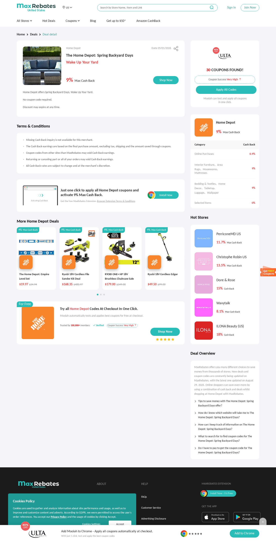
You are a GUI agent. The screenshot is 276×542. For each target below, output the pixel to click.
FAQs (144, 497)
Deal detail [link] (50, 34)
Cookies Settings (91, 524)
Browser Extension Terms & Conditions (116, 201)
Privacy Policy (59, 517)
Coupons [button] (72, 21)
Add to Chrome (244, 533)
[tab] (225, 402)
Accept (120, 524)
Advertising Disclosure (153, 518)
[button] (67, 8)
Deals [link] (33, 34)
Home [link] (21, 34)
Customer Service (151, 507)
